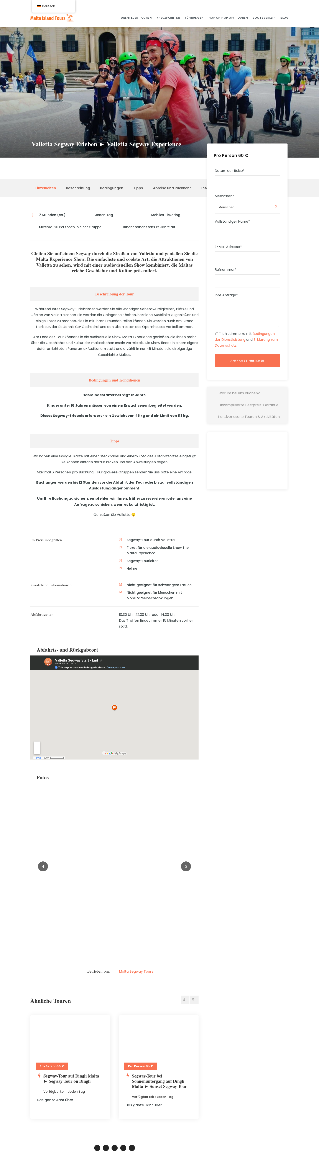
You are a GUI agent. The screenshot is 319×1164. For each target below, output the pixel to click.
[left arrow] (185, 1000)
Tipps (138, 188)
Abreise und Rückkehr (172, 188)
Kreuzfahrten (168, 18)
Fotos (205, 188)
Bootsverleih (264, 18)
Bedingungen (111, 188)
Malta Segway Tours (136, 971)
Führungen (194, 18)
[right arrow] (194, 1000)
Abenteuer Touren (136, 18)
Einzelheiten (45, 188)
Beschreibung (78, 188)
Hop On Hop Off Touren (228, 18)
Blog (284, 18)
